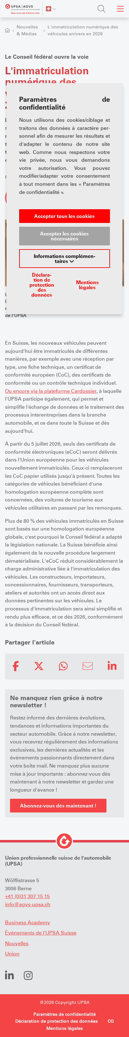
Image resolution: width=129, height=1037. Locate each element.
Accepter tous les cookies (64, 216)
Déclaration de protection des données (41, 285)
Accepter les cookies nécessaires (64, 236)
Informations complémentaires (64, 258)
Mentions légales (87, 284)
